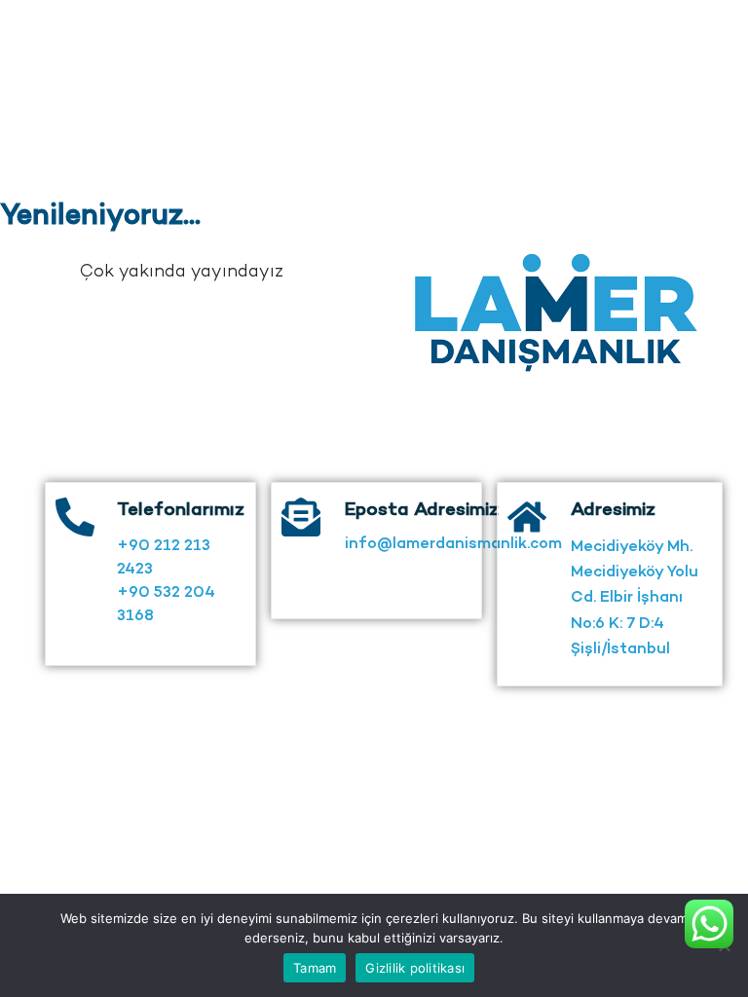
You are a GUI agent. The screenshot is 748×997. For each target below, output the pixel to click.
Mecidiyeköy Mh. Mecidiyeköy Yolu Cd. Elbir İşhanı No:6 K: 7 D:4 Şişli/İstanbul (634, 599)
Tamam (314, 968)
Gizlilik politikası (415, 968)
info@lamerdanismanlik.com (453, 544)
